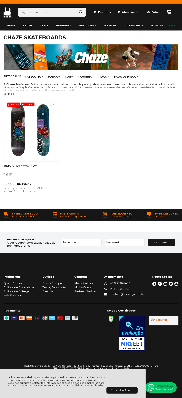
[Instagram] (160, 285)
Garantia (47, 291)
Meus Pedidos (83, 283)
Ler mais (9, 94)
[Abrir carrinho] (171, 12)
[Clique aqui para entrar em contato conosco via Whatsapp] (161, 387)
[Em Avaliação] (132, 333)
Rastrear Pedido (85, 291)
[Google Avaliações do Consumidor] (163, 320)
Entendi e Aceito (122, 390)
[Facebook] (154, 285)
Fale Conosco (13, 295)
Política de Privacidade (87, 385)
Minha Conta (83, 287)
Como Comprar (53, 283)
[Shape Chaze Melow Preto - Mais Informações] (31, 130)
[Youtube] (165, 285)
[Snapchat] (176, 285)
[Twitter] (171, 285)
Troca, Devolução (54, 287)
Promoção (27, 104)
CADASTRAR (161, 242)
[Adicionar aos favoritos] (52, 104)
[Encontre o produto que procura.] (80, 12)
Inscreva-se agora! (20, 239)
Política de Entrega (16, 291)
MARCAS (157, 25)
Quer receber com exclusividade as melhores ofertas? (31, 244)
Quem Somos (13, 283)
